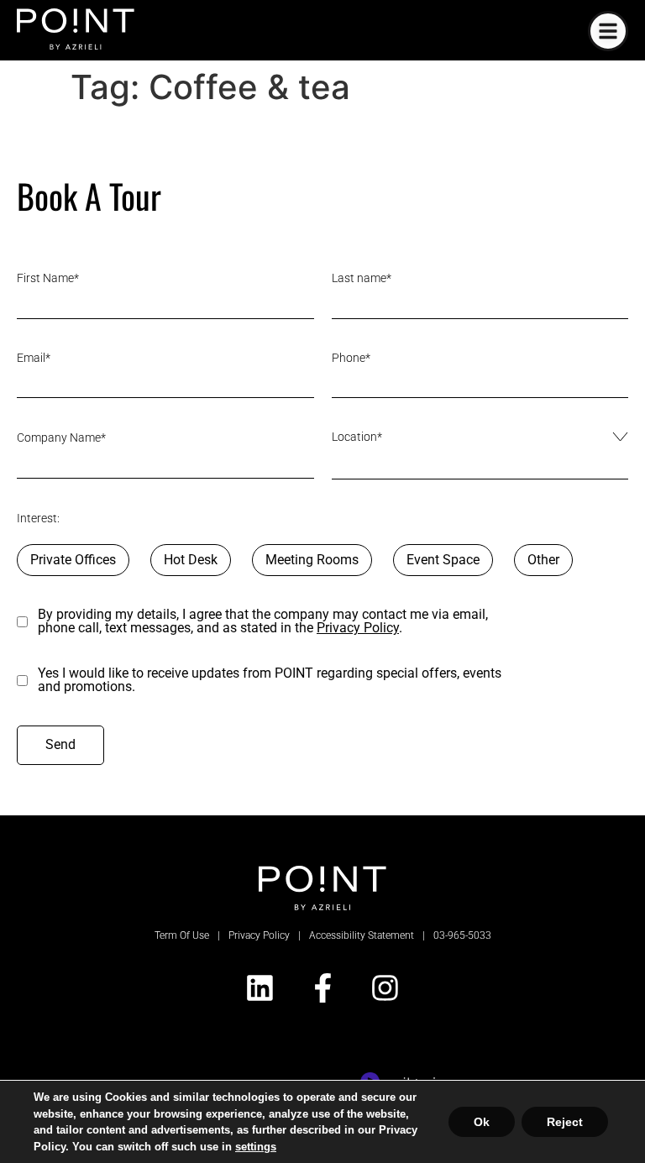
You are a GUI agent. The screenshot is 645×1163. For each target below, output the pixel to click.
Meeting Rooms (312, 560)
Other (543, 560)
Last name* (361, 278)
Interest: (38, 518)
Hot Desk (191, 560)
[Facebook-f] (322, 988)
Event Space (443, 560)
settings (211, 1146)
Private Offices (73, 560)
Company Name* (61, 437)
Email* (33, 357)
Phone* (351, 357)
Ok (484, 1121)
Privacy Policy (358, 628)
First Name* (48, 278)
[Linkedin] (259, 988)
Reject (566, 1121)
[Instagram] (385, 988)
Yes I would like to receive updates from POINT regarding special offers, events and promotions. (269, 680)
